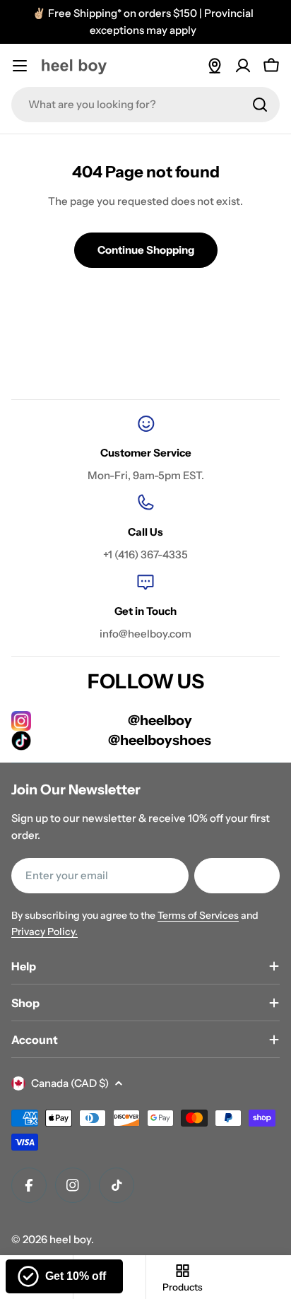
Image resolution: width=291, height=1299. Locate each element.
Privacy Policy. (44, 931)
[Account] (242, 65)
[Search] (259, 104)
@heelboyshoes (159, 739)
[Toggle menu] (19, 65)
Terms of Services (198, 915)
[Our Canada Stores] (214, 65)
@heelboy (160, 720)
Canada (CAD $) (70, 1083)
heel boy (70, 1239)
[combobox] (145, 104)
